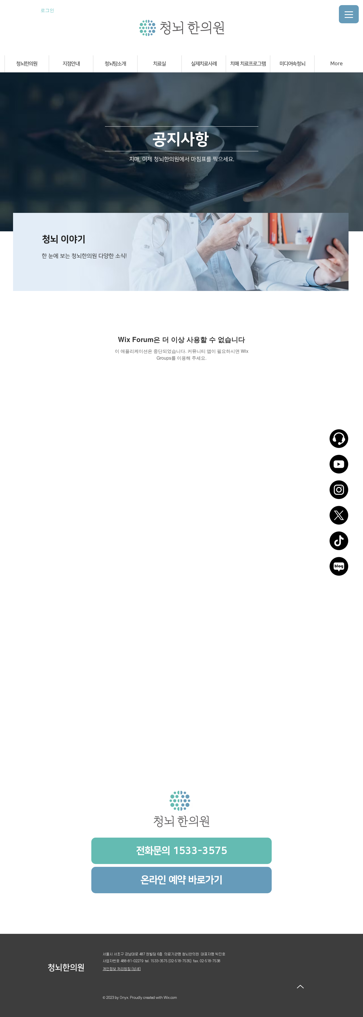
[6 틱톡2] (339, 542)
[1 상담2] (339, 440)
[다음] (339, 252)
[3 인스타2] (339, 491)
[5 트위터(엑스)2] (339, 517)
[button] (27, 63)
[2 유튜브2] (339, 466)
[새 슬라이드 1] (181, 284)
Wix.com (170, 998)
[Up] (300, 986)
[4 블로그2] (339, 568)
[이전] (22, 252)
